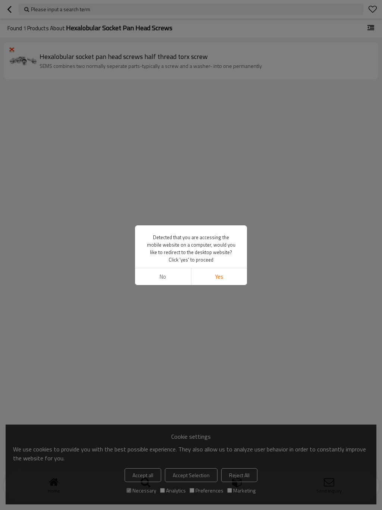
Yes (219, 276)
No (163, 276)
